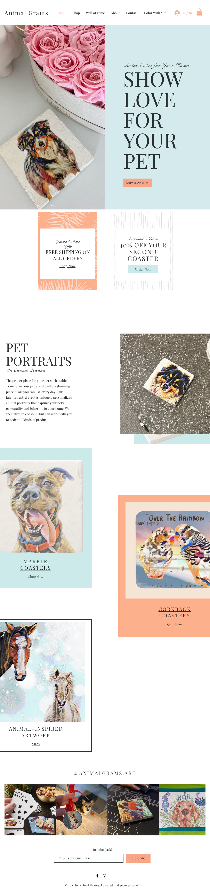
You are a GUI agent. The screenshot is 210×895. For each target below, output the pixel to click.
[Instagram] (104, 876)
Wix (138, 885)
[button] (199, 12)
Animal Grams (27, 13)
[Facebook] (97, 876)
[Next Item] (198, 810)
